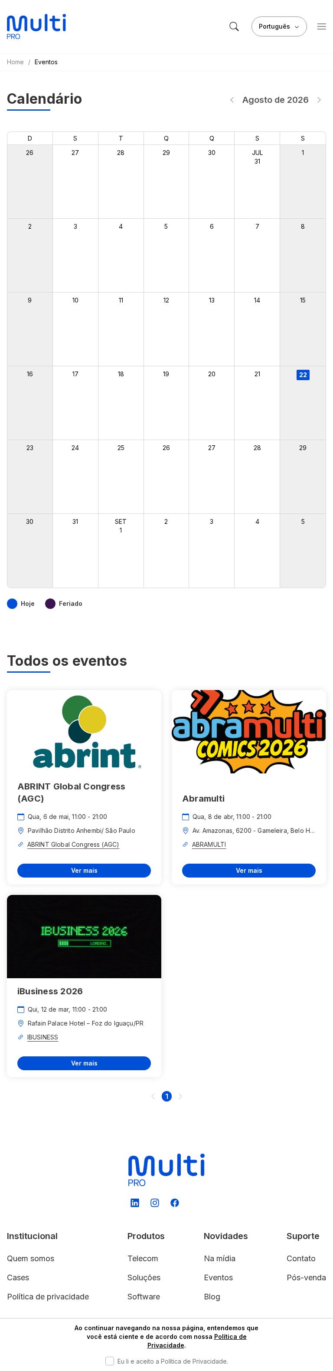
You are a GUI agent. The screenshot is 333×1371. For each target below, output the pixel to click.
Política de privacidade (48, 1296)
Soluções (143, 1277)
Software (143, 1296)
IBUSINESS (42, 1037)
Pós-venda (306, 1277)
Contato (301, 1258)
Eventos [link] (46, 62)
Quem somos (30, 1258)
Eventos (218, 1277)
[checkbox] (109, 1361)
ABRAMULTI (209, 844)
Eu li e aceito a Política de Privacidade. (173, 1361)
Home (15, 62)
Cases (18, 1277)
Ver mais (84, 870)
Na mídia (219, 1258)
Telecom (142, 1258)
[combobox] (279, 26)
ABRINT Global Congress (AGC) (73, 844)
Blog (212, 1296)
